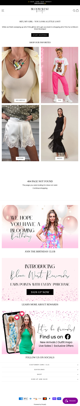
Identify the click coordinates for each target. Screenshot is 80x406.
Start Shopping (40, 35)
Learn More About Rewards (40, 304)
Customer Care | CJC (39, 365)
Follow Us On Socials (40, 357)
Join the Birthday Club (40, 251)
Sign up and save (39, 379)
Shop (39, 374)
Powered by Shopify (40, 404)
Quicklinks (39, 370)
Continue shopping (40, 188)
